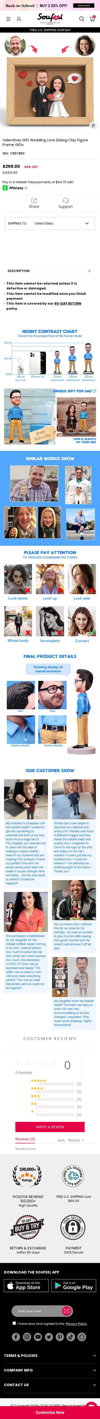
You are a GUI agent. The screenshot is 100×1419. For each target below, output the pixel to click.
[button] (8, 19)
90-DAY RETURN (67, 303)
